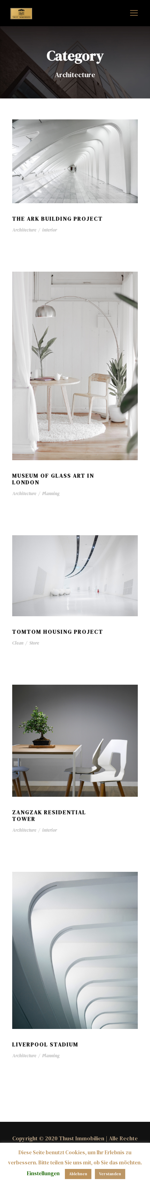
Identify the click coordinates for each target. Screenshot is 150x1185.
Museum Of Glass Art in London (53, 479)
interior (49, 230)
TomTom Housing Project (57, 631)
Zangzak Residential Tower (49, 815)
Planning (51, 493)
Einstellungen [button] (43, 1173)
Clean (17, 643)
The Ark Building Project (57, 218)
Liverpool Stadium (45, 1044)
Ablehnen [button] (78, 1174)
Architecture (24, 230)
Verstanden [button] (110, 1174)
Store (34, 643)
